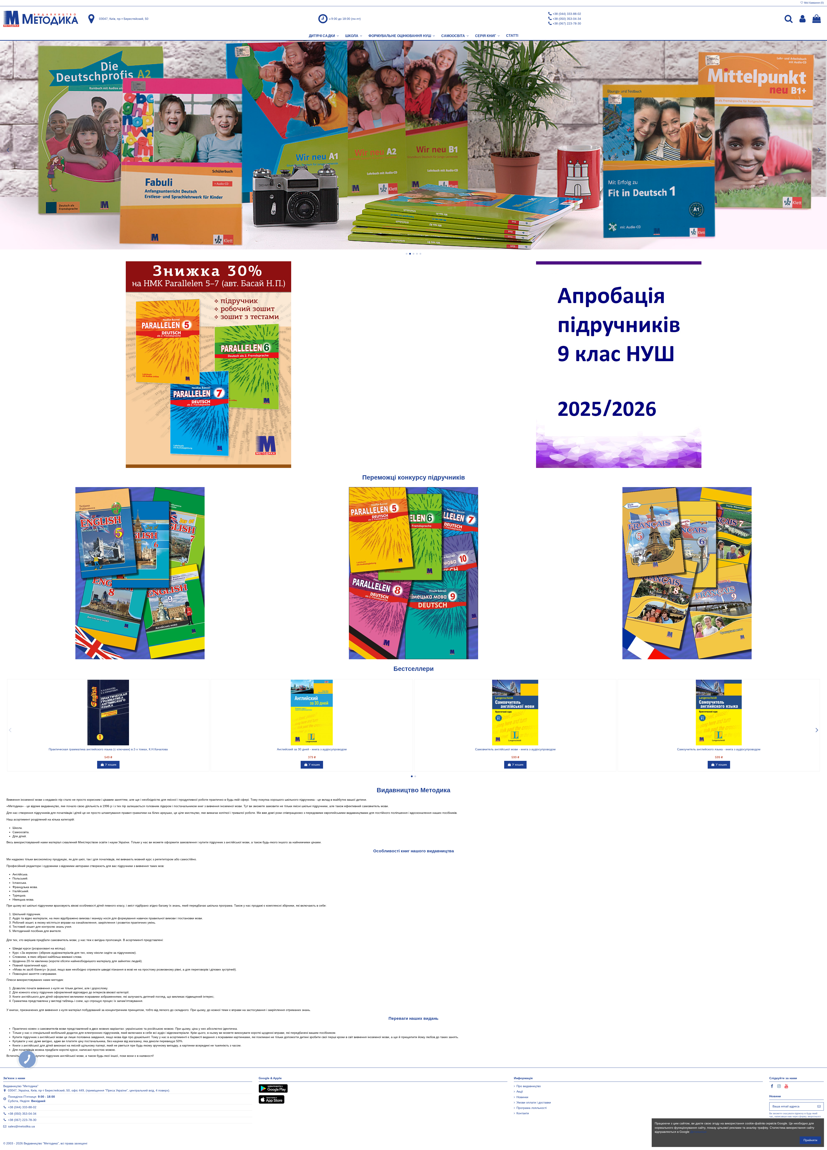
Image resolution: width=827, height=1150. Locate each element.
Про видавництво (528, 1086)
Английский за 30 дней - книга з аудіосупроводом (312, 749)
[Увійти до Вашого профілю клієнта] (802, 18)
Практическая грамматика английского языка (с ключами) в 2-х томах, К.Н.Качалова (108, 749)
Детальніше (698, 1131)
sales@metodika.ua (21, 1126)
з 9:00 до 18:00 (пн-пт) (345, 18)
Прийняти (810, 1140)
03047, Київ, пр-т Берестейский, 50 (123, 18)
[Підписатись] (819, 1106)
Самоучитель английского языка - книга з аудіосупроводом (718, 749)
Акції (519, 1091)
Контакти (522, 1113)
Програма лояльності (531, 1108)
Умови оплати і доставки (533, 1102)
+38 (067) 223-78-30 (567, 23)
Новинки (522, 1097)
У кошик (110, 764)
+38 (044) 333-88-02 (567, 13)
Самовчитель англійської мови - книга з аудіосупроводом (515, 749)
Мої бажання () (814, 2)
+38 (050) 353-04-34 (567, 18)
